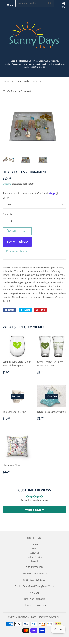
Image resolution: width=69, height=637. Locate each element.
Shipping (7, 183)
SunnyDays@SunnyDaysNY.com (38, 586)
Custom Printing (34, 557)
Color (6, 197)
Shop (34, 548)
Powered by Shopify (49, 617)
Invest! (34, 561)
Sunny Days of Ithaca (26, 617)
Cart (64, 7)
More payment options (17, 251)
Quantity (7, 214)
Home (6, 81)
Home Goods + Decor (26, 81)
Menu (10, 5)
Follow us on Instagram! (35, 605)
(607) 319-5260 (37, 579)
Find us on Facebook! (34, 599)
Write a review (34, 509)
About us (34, 552)
